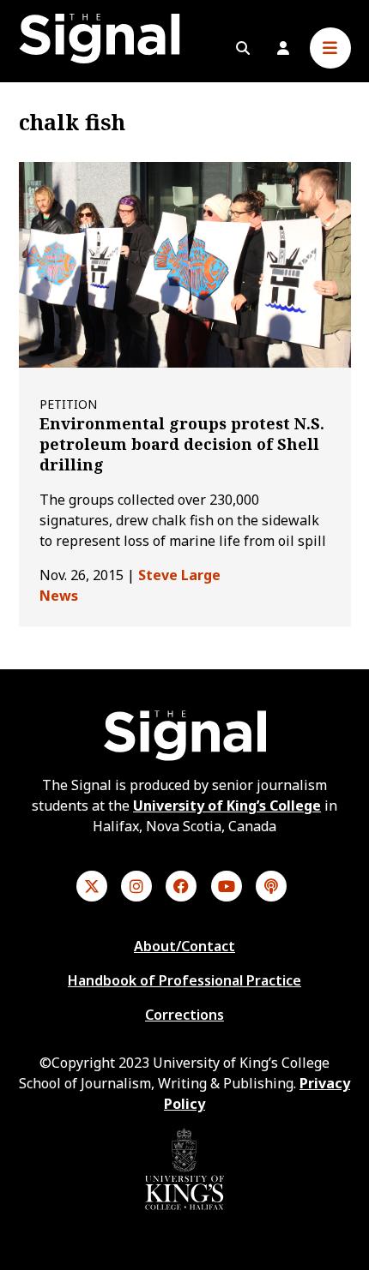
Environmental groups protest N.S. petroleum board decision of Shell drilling (181, 444)
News (58, 595)
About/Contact (184, 946)
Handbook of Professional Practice (184, 980)
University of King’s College (227, 805)
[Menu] (330, 48)
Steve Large (179, 575)
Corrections (184, 1014)
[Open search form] (242, 48)
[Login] (283, 48)
